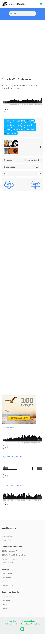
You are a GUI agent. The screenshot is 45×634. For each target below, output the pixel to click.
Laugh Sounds (7, 585)
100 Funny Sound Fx (9, 551)
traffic (31, 121)
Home (4, 532)
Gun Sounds (6, 596)
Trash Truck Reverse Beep (13, 485)
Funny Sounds (7, 604)
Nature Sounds (8, 563)
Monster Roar (8, 427)
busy (8, 129)
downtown (19, 129)
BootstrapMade (19, 624)
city (7, 121)
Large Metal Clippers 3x (12, 456)
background (11, 133)
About (27, 624)
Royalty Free (6, 540)
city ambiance (19, 121)
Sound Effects (7, 536)
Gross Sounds (7, 573)
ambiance (31, 129)
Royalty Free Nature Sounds (12, 559)
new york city (30, 125)
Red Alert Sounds (8, 581)
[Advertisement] (22, 43)
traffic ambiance (13, 125)
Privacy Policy (35, 624)
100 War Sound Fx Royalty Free (14, 555)
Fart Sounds (6, 577)
